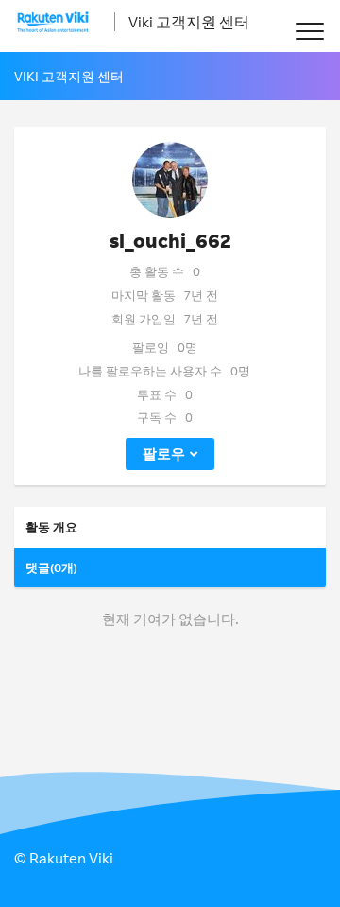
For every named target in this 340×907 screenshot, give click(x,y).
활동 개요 (51, 526)
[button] (309, 30)
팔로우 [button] (164, 453)
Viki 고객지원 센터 (188, 21)
